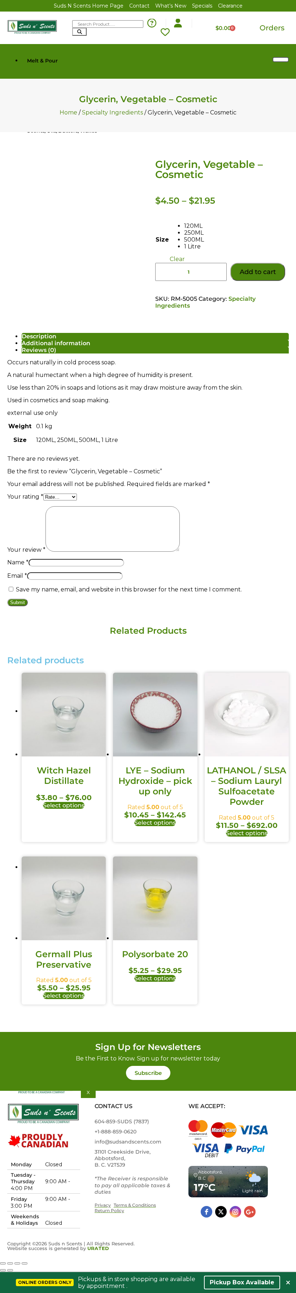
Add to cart (258, 272)
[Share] (17, 1263)
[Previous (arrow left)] (3, 1270)
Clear (177, 259)
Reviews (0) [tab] (39, 350)
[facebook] (206, 1212)
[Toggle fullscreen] (10, 1263)
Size (162, 239)
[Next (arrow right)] (10, 1270)
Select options (63, 805)
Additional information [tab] (56, 343)
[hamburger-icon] (281, 59)
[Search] (79, 32)
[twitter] (221, 1212)
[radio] (194, 225)
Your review (26, 549)
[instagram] (235, 1212)
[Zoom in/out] (3, 1263)
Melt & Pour (42, 60)
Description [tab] (39, 336)
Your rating (25, 496)
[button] (148, 1073)
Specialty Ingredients (112, 112)
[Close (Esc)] (24, 1263)
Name (18, 562)
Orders (272, 27)
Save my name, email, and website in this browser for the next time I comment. (129, 589)
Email (17, 575)
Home (68, 112)
